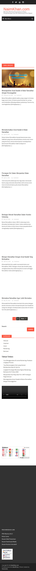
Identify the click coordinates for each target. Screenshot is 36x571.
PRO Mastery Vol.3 (7, 534)
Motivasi (5, 351)
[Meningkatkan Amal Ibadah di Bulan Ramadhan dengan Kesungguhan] (18, 78)
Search (4, 326)
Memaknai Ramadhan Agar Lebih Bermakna (16, 298)
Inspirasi (6, 343)
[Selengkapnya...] (16, 104)
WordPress (16, 567)
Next (23, 318)
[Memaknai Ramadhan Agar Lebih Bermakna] (18, 286)
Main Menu (8, 19)
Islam (5, 346)
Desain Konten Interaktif (9, 544)
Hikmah (5, 341)
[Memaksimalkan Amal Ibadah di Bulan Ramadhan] (18, 119)
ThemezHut (5, 569)
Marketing (6, 348)
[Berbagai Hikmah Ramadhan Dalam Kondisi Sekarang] (18, 202)
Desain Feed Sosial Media (9, 541)
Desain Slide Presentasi (9, 539)
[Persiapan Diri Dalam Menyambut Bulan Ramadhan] (18, 161)
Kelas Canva (5, 536)
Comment (18, 95)
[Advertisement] (18, 42)
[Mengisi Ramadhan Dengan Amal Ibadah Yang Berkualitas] (17, 244)
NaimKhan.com (16, 9)
